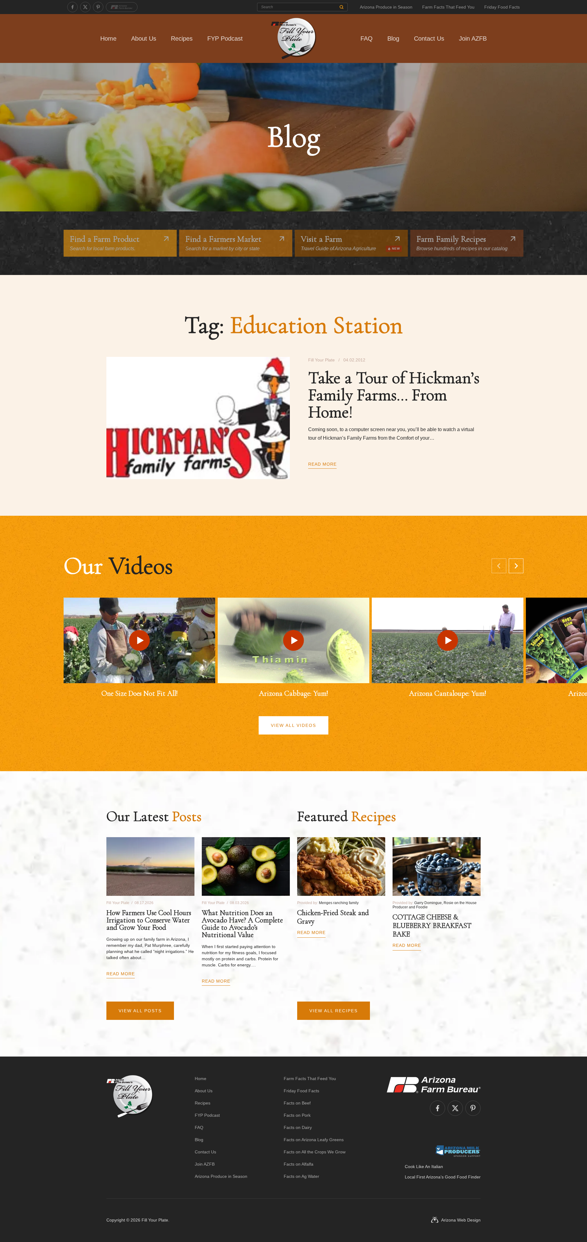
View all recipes (333, 1010)
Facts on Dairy (298, 1127)
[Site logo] (129, 1127)
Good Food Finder (463, 1176)
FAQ (366, 38)
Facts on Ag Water (301, 1176)
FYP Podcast (225, 38)
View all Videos (293, 725)
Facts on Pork (297, 1115)
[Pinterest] (98, 7)
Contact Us (429, 38)
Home (108, 38)
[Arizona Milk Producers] (458, 1151)
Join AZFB (473, 38)
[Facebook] (72, 7)
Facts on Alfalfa (298, 1164)
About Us (143, 38)
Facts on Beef (297, 1103)
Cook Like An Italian (424, 1166)
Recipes (182, 38)
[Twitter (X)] (85, 7)
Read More (322, 464)
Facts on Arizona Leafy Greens (314, 1139)
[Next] (516, 566)
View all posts (140, 1010)
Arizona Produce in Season (386, 7)
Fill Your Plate (155, 1220)
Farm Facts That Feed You (448, 7)
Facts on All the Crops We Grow (314, 1151)
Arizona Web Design (461, 1220)
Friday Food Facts (502, 7)
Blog (393, 38)
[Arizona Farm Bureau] (122, 7)
